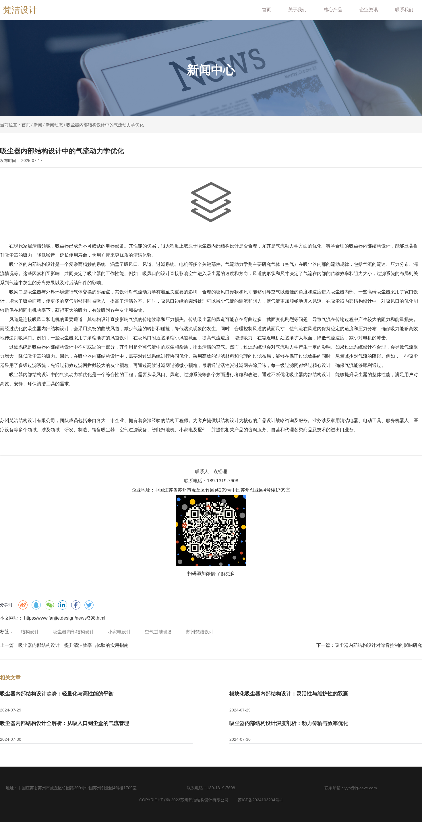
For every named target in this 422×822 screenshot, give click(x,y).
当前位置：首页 (15, 124)
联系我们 (404, 9)
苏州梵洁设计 (200, 631)
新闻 (38, 124)
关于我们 (297, 9)
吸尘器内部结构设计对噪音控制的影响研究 (378, 645)
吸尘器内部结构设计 (73, 631)
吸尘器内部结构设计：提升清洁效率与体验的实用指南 (73, 645)
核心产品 (333, 9)
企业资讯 (368, 9)
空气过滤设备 (158, 631)
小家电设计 (119, 631)
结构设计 (30, 631)
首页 (266, 9)
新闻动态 (54, 124)
